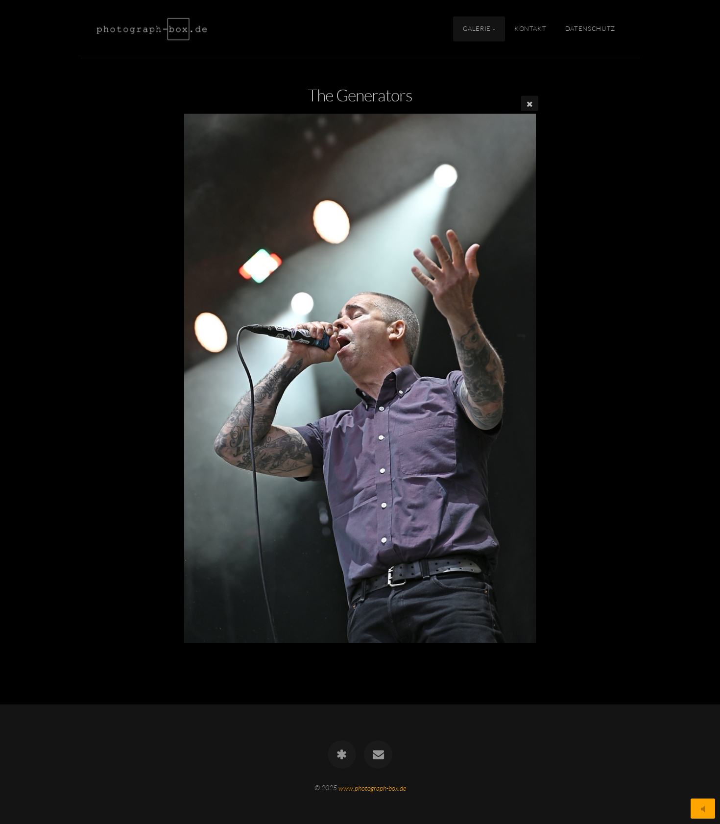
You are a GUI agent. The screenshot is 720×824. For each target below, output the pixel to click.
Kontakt (530, 28)
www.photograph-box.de (372, 787)
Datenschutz (590, 28)
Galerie (477, 28)
